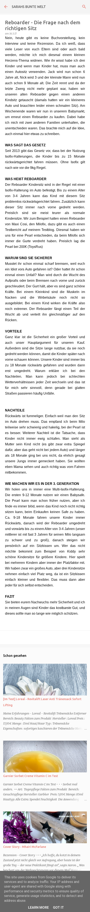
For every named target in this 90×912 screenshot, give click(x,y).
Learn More (38, 907)
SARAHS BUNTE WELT (29, 7)
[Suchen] (84, 7)
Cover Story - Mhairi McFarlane (24, 846)
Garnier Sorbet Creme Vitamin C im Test (30, 776)
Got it (58, 907)
